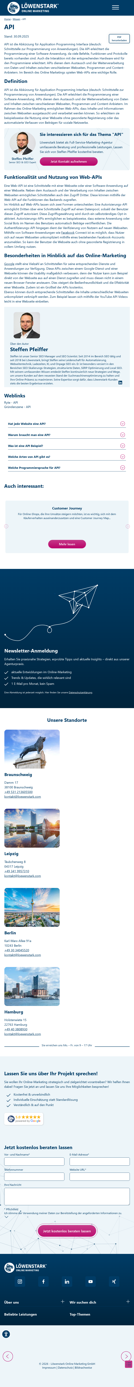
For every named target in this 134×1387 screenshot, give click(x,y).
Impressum (49, 1367)
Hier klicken (30, 1247)
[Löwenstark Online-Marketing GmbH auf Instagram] (20, 1281)
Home (7, 19)
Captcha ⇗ (39, 1251)
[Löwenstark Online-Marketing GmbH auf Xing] (114, 1281)
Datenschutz (65, 1367)
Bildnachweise (83, 1367)
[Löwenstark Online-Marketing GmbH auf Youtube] (90, 1281)
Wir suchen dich (83, 1302)
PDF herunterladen (119, 38)
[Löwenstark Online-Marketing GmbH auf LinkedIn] (67, 1281)
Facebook (68, 232)
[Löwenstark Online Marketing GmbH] (33, 7)
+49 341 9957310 (16, 871)
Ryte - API (11, 402)
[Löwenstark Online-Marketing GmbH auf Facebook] (43, 1281)
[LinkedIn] (120, 382)
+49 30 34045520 (16, 950)
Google (9, 264)
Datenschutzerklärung (80, 692)
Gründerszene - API (18, 407)
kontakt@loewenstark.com (22, 796)
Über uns (11, 1302)
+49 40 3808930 (15, 1029)
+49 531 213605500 (18, 792)
